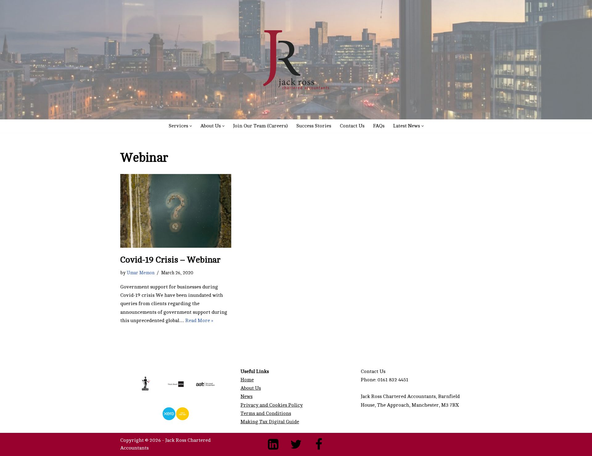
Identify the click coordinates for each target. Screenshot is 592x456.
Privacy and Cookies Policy (271, 405)
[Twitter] (296, 444)
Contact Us (352, 126)
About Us (250, 388)
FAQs (378, 126)
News (246, 396)
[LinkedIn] (273, 444)
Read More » (199, 320)
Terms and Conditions (265, 413)
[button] (191, 126)
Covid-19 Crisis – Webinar (170, 260)
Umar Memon (140, 272)
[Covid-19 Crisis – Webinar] (175, 211)
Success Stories (313, 126)
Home (247, 380)
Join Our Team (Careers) (260, 126)
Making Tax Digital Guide (269, 422)
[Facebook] (319, 444)
